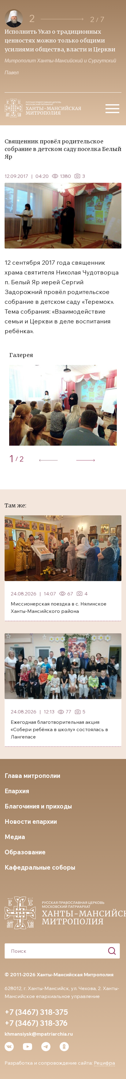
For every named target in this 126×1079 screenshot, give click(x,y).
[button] (62, 19)
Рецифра (104, 1063)
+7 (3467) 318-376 (36, 1023)
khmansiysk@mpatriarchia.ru (39, 1034)
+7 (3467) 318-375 (36, 1012)
